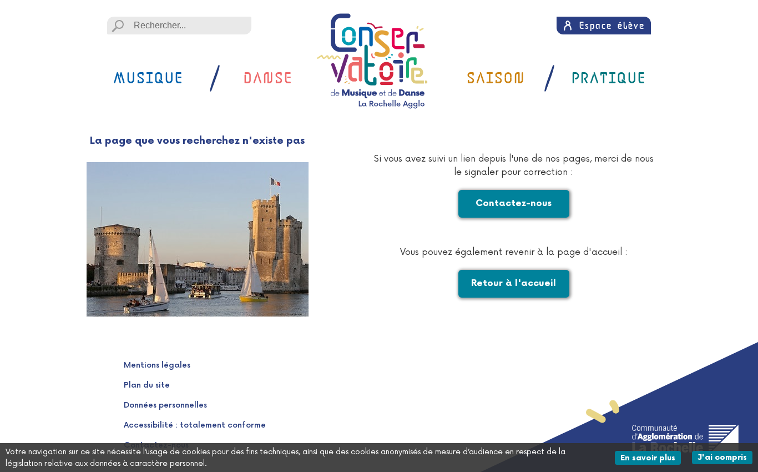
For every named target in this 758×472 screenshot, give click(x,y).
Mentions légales (157, 365)
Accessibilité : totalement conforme (195, 425)
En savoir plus (650, 458)
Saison (495, 78)
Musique (148, 78)
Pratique (608, 78)
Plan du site (147, 385)
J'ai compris (725, 457)
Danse (267, 78)
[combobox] (179, 25)
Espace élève (611, 25)
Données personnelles (165, 405)
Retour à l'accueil (513, 283)
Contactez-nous (514, 203)
